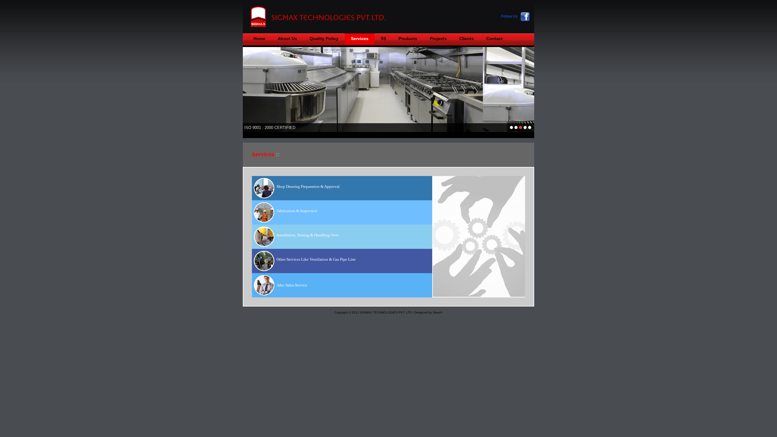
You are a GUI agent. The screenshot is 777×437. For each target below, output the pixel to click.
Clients (466, 38)
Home (259, 38)
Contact (494, 38)
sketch (323, 17)
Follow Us (509, 16)
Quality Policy (324, 38)
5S (383, 38)
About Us (287, 38)
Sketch (438, 312)
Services (359, 38)
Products (408, 38)
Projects (438, 38)
